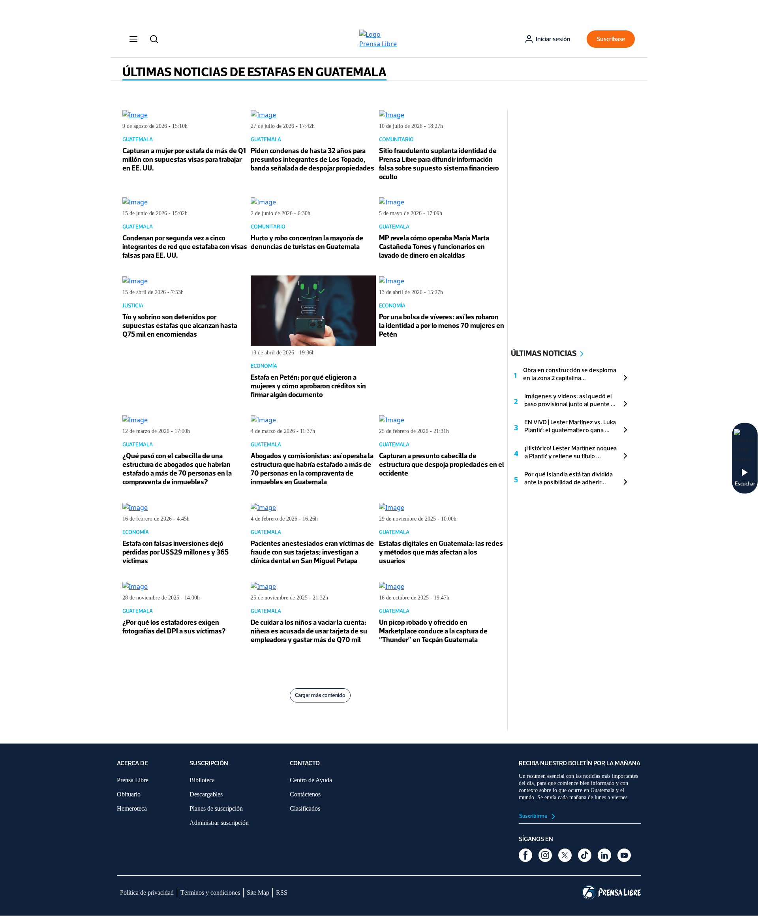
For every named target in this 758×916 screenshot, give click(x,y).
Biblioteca (202, 780)
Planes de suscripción (216, 808)
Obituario (129, 794)
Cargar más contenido (320, 695)
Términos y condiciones (210, 892)
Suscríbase (611, 39)
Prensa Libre (132, 780)
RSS (281, 892)
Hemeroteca (132, 808)
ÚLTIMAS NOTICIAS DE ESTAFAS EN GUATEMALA (254, 71)
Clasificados (305, 808)
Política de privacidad (147, 892)
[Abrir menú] (133, 39)
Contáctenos (305, 794)
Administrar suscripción (219, 822)
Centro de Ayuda (311, 780)
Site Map (258, 892)
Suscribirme (533, 816)
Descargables (206, 794)
